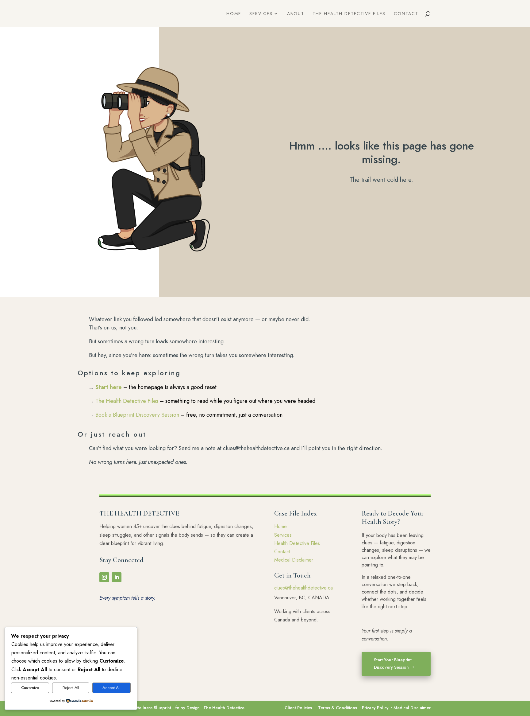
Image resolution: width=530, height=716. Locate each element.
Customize (30, 688)
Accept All (111, 688)
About (295, 14)
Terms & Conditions (337, 708)
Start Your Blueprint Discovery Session (393, 663)
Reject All (71, 688)
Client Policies (298, 708)
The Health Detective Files (349, 14)
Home (233, 14)
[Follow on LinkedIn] (116, 577)
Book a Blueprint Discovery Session (137, 415)
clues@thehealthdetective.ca (303, 587)
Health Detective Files (297, 543)
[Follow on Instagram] (104, 577)
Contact (406, 14)
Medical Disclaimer (293, 559)
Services (261, 14)
